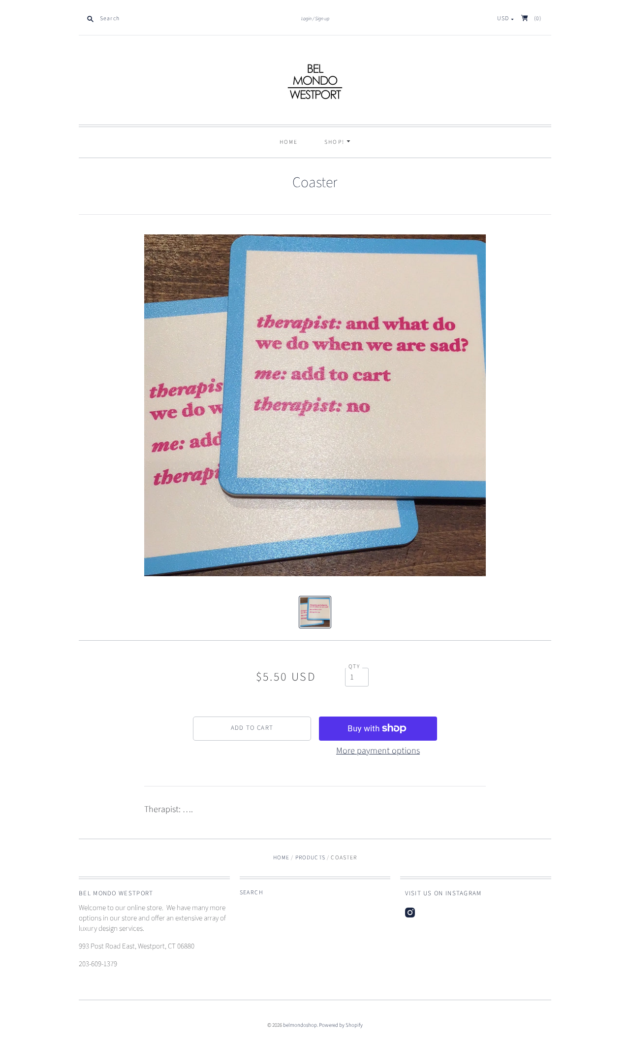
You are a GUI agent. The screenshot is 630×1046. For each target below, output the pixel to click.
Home (289, 142)
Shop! (335, 142)
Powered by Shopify (341, 1025)
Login (306, 18)
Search (251, 892)
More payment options (378, 751)
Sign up (322, 18)
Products (310, 857)
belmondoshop (300, 1025)
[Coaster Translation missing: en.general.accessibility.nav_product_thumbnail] (315, 612)
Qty (354, 667)
